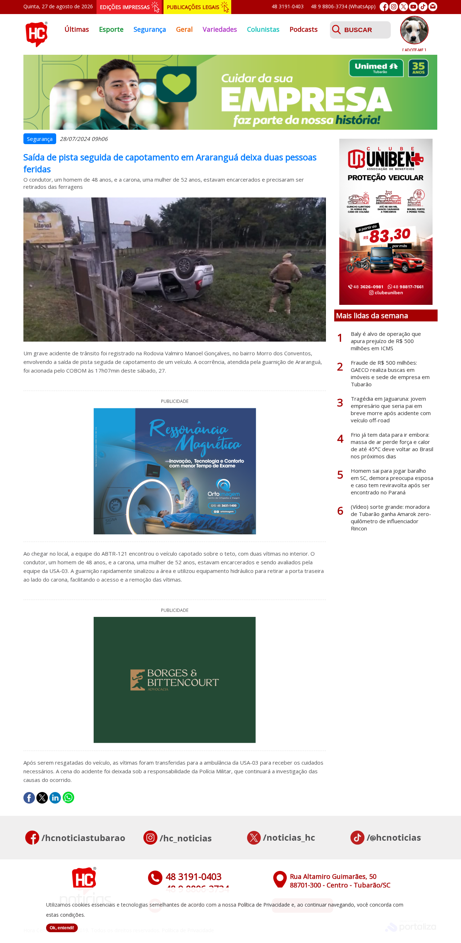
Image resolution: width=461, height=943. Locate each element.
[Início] (36, 45)
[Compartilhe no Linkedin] (55, 798)
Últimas (76, 29)
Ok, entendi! (62, 927)
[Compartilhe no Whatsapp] (68, 798)
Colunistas (263, 29)
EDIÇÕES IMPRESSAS (125, 7)
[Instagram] (394, 7)
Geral (184, 29)
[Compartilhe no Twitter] (42, 798)
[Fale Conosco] (433, 7)
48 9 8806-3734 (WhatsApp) (343, 6)
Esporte (111, 29)
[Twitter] (403, 7)
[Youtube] (413, 7)
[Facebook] (384, 7)
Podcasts (304, 29)
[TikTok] (423, 7)
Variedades (220, 29)
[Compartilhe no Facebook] (29, 798)
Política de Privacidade (264, 904)
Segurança (150, 29)
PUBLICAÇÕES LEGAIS (193, 7)
